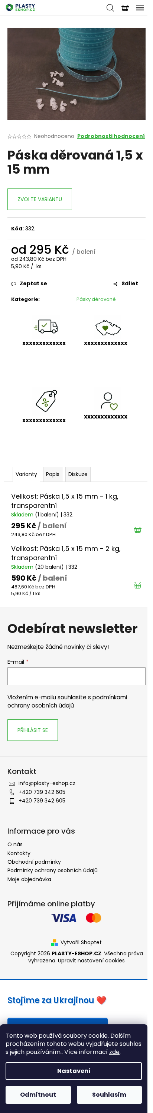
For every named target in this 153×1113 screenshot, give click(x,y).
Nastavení (74, 1071)
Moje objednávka (29, 879)
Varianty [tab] (26, 474)
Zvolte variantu (39, 199)
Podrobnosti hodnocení (111, 136)
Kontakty (18, 853)
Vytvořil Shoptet (81, 942)
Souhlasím (109, 1094)
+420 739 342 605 (42, 792)
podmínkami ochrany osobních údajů (67, 701)
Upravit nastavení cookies (91, 960)
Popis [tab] (52, 474)
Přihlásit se (32, 730)
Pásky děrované (96, 299)
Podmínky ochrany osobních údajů (52, 870)
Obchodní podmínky (34, 862)
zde (114, 1052)
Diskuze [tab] (78, 474)
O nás (15, 844)
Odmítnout (38, 1094)
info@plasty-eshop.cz (47, 783)
